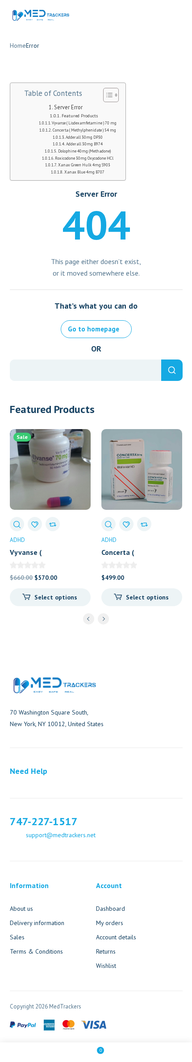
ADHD (17, 540)
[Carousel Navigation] (96, 620)
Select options (55, 597)
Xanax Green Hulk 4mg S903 (84, 165)
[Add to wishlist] (35, 524)
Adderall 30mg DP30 (84, 137)
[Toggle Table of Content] (106, 95)
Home (18, 45)
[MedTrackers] (40, 14)
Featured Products (80, 116)
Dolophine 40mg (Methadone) (84, 151)
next (103, 618)
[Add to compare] (53, 524)
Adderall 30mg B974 (84, 144)
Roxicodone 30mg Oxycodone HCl (84, 158)
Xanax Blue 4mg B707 (84, 172)
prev (88, 618)
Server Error (68, 107)
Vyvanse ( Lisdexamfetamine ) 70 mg (84, 123)
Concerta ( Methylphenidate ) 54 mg (84, 130)
